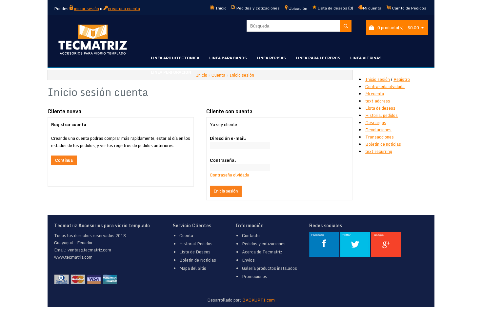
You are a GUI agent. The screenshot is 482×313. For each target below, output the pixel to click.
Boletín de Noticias (197, 260)
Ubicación (297, 8)
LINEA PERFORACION (171, 72)
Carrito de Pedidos (408, 8)
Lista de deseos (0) (335, 8)
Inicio (220, 8)
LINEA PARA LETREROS (318, 58)
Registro (401, 79)
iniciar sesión (86, 8)
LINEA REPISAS (271, 58)
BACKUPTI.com (258, 300)
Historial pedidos (381, 115)
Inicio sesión (377, 79)
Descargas (375, 122)
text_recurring (378, 151)
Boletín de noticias (383, 144)
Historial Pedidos (195, 243)
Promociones (254, 276)
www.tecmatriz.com (73, 257)
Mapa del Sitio (192, 268)
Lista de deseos (380, 108)
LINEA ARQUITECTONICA (175, 58)
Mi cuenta (372, 8)
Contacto (251, 235)
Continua (64, 160)
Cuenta (218, 75)
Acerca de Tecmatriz (262, 251)
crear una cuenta (124, 8)
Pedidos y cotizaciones (257, 8)
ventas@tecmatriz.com (89, 249)
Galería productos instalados (269, 268)
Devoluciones (378, 129)
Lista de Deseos (195, 251)
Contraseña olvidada (385, 86)
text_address (377, 100)
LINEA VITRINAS (366, 58)
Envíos (248, 260)
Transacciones (379, 136)
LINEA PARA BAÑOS (228, 58)
